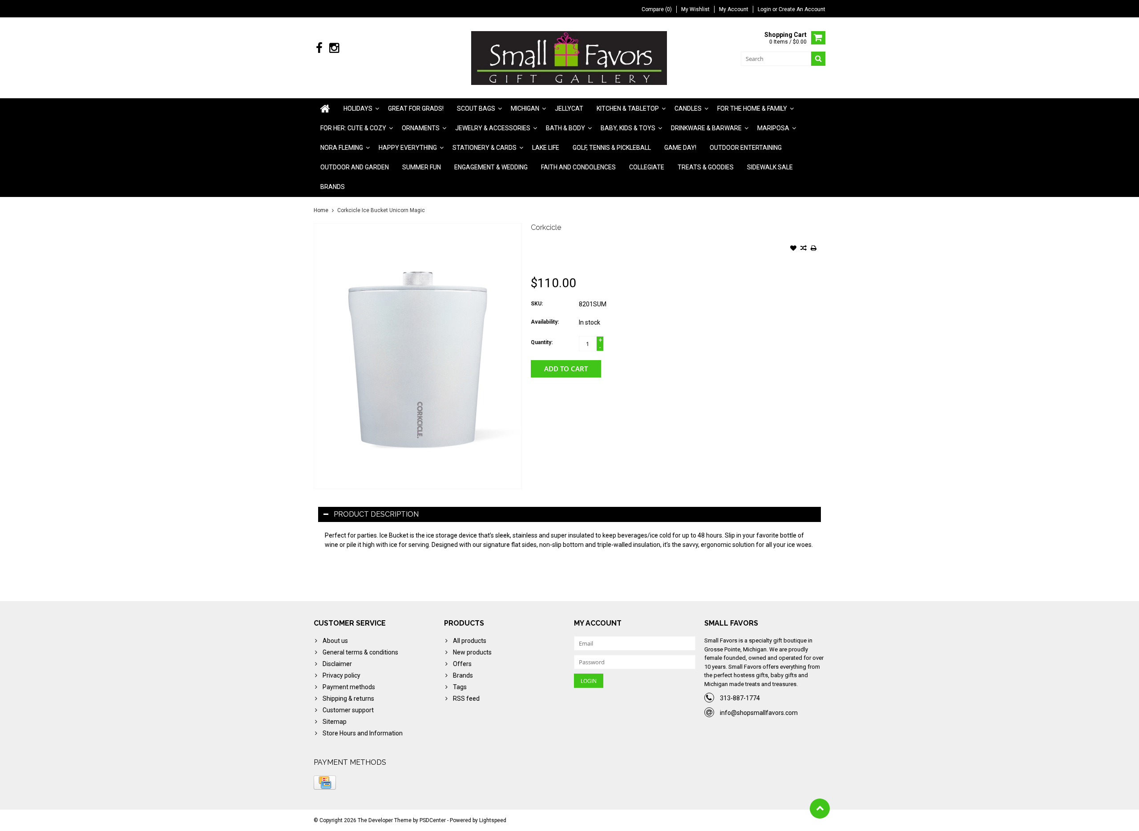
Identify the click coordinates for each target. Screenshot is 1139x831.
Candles (688, 108)
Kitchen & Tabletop (628, 108)
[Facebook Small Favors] (319, 48)
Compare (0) (657, 9)
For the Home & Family (752, 108)
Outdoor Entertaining (746, 147)
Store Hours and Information (363, 733)
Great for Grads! (416, 108)
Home (321, 210)
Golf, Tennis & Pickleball (612, 147)
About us (335, 640)
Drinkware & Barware (706, 128)
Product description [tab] (376, 514)
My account (733, 9)
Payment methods (349, 686)
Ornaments (421, 128)
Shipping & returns (348, 698)
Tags (460, 686)
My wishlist (695, 9)
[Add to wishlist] (793, 249)
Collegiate (646, 167)
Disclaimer (337, 663)
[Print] (814, 249)
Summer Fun (421, 167)
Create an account (802, 9)
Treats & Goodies (706, 167)
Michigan (525, 108)
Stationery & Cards (484, 147)
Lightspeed (492, 820)
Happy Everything (408, 147)
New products (472, 652)
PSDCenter (433, 820)
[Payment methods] (325, 782)
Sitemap (335, 721)
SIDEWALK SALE (770, 167)
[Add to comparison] (804, 249)
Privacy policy (341, 675)
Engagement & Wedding (491, 167)
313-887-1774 (740, 698)
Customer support (348, 710)
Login (765, 9)
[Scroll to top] (820, 809)
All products (469, 640)
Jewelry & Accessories (492, 128)
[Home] (325, 108)
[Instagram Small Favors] (333, 48)
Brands (332, 186)
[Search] (818, 59)
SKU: (537, 304)
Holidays (357, 108)
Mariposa (773, 128)
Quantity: (542, 342)
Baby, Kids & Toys (628, 128)
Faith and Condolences (578, 167)
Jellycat (569, 108)
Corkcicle (546, 227)
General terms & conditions (360, 652)
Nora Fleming (341, 147)
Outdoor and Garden (354, 167)
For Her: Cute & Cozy (353, 128)
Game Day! (680, 147)
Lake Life (545, 147)
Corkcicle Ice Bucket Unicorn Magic (381, 210)
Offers (462, 663)
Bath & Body (565, 128)
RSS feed (466, 698)
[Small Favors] (569, 57)
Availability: (545, 322)
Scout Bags (476, 108)
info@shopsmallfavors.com (759, 712)
